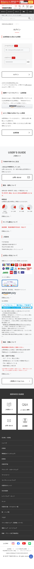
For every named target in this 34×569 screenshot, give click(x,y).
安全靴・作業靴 (6, 437)
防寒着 (4, 459)
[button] (17, 106)
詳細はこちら (5, 216)
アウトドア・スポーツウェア (10, 469)
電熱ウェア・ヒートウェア (9, 528)
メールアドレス (10, 46)
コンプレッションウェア (9, 480)
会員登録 (9, 549)
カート (27, 8)
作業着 (4, 448)
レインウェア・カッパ (8, 496)
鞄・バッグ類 (5, 512)
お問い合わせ (17, 177)
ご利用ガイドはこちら (17, 381)
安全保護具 (5, 490)
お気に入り (16, 8)
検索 (20, 8)
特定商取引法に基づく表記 (9, 550)
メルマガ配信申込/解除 (21, 549)
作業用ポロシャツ (7, 485)
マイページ (23, 8)
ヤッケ (4, 501)
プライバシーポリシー (25, 550)
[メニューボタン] (31, 6)
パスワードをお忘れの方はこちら (10, 82)
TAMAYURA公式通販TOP (7, 23)
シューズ (4, 443)
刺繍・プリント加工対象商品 (10, 533)
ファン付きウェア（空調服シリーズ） (13, 522)
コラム (30, 11)
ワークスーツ (5, 475)
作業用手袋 (5, 464)
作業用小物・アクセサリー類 (10, 506)
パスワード (9, 58)
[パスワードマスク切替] (28, 62)
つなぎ (4, 517)
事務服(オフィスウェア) (8, 453)
